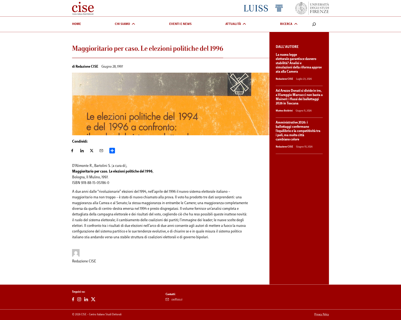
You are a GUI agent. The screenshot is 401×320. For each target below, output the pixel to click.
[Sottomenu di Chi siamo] (133, 24)
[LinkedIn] (82, 152)
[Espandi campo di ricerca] (314, 24)
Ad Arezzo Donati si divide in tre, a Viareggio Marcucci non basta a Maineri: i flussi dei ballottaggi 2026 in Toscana (299, 97)
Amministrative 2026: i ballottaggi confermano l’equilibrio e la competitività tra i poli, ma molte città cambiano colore (298, 131)
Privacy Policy (321, 314)
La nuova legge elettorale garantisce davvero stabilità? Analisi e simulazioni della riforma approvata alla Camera (299, 63)
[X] (91, 152)
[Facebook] (72, 152)
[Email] (101, 152)
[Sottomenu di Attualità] (244, 24)
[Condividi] (112, 152)
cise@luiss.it (176, 299)
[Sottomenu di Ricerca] (296, 24)
